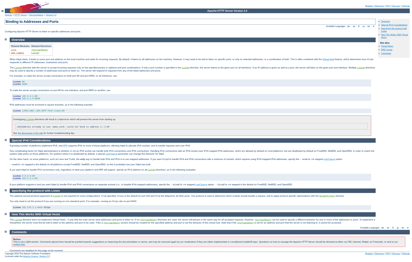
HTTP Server (20, 15)
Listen (35, 53)
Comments (386, 53)
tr (373, 26)
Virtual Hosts (387, 46)
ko (369, 26)
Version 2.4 (51, 15)
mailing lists (19, 244)
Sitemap (406, 6)
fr (359, 26)
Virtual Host (328, 59)
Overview (385, 21)
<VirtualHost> (39, 50)
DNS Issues (386, 49)
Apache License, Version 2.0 (36, 256)
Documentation (36, 15)
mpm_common (17, 53)
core (13, 50)
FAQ (388, 6)
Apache (8, 15)
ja (363, 26)
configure (111, 154)
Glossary (396, 6)
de (348, 26)
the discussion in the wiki (30, 133)
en (354, 26)
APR (65, 145)
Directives (379, 6)
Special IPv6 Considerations (394, 25)
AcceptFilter (327, 196)
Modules (369, 6)
